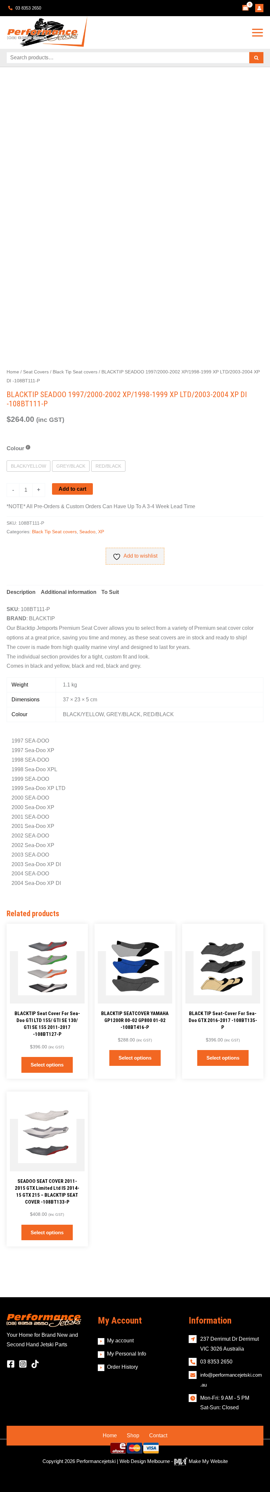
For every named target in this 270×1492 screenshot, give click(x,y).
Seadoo (87, 531)
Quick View (47, 998)
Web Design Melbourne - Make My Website (174, 1461)
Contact (158, 1435)
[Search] (256, 57)
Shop (133, 1435)
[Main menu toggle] (257, 32)
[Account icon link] (259, 8)
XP (101, 531)
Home (13, 371)
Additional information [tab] (68, 592)
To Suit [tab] (110, 592)
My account (120, 1340)
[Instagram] (23, 1364)
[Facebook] (11, 1364)
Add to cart (72, 489)
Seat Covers (36, 371)
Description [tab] (21, 592)
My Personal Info (126, 1354)
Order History (122, 1367)
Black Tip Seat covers (75, 371)
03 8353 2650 (27, 8)
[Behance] (35, 1364)
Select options (47, 1065)
